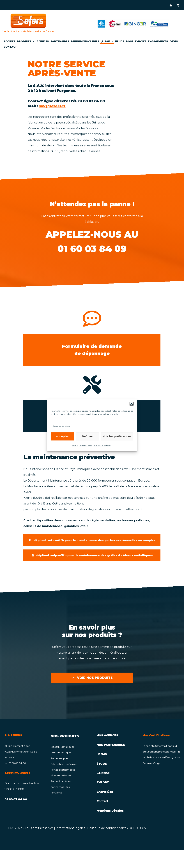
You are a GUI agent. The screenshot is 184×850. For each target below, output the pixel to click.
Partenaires (59, 41)
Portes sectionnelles (62, 769)
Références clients (85, 41)
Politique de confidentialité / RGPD (112, 828)
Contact (10, 46)
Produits (24, 41)
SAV (107, 41)
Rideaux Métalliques (62, 746)
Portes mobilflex (60, 786)
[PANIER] (177, 5)
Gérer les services (61, 425)
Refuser (87, 436)
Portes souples (59, 758)
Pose (129, 41)
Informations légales (70, 828)
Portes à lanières (60, 781)
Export (140, 41)
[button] (131, 404)
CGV (143, 828)
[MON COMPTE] (170, 5)
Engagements (158, 41)
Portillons (56, 792)
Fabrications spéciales (63, 764)
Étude (119, 41)
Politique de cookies (82, 445)
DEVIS (174, 41)
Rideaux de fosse (60, 775)
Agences (42, 41)
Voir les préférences (117, 436)
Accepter (62, 436)
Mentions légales (102, 445)
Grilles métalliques (61, 752)
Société (9, 41)
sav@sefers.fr (52, 106)
